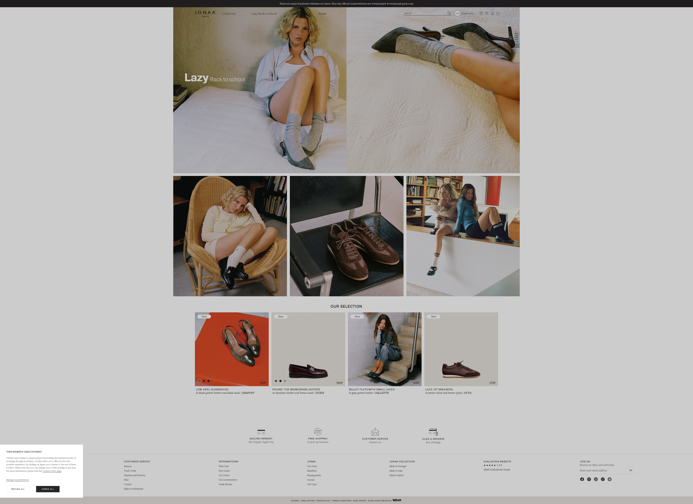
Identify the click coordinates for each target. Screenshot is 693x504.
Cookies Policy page (51, 470)
